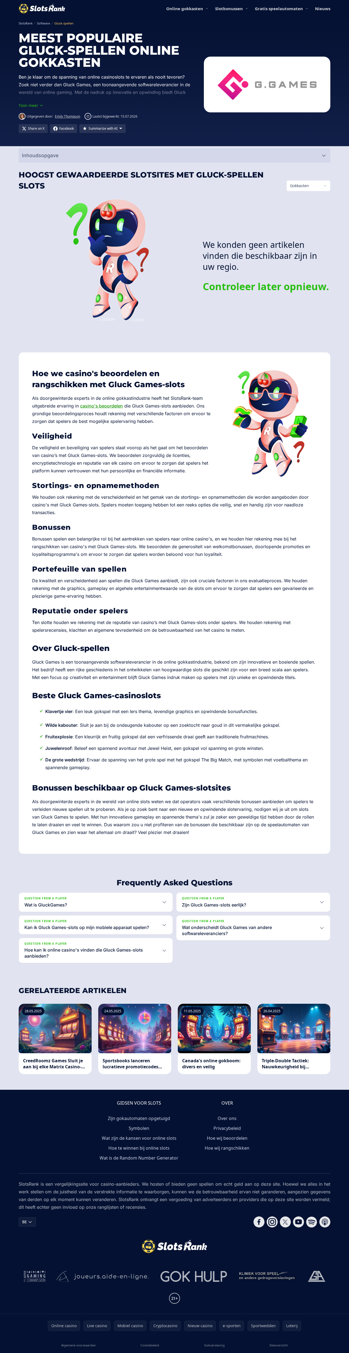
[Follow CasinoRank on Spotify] (311, 1221)
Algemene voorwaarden (78, 1345)
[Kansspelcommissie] (35, 1276)
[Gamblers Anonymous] (316, 1276)
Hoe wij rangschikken (227, 1148)
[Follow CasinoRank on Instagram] (272, 1221)
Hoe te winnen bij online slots (139, 1148)
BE (24, 1221)
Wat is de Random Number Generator (139, 1158)
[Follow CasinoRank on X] (285, 1221)
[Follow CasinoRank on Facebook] (259, 1221)
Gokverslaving (214, 1345)
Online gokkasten (184, 8)
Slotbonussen (229, 8)
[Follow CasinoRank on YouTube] (298, 1221)
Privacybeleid (227, 1128)
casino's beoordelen (101, 406)
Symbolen (139, 1128)
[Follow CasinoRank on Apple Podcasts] (324, 1221)
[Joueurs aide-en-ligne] (103, 1276)
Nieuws (322, 8)
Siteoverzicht (278, 1345)
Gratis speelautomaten (279, 8)
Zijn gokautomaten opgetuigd (139, 1118)
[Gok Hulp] (193, 1276)
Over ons (227, 1118)
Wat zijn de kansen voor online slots (139, 1138)
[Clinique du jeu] (267, 1276)
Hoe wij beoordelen (227, 1138)
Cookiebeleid (149, 1345)
